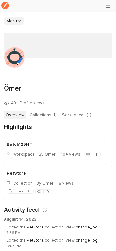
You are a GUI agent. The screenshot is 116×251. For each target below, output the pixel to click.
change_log (87, 227)
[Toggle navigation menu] (108, 6)
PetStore (35, 227)
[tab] (15, 115)
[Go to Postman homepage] (5, 6)
